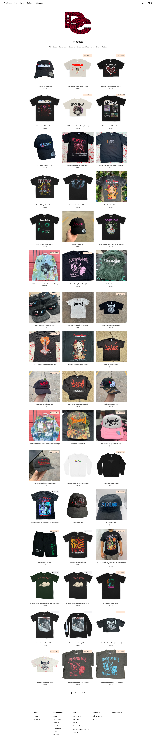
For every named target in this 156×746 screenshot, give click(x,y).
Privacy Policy (78, 726)
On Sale (104, 47)
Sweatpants (63, 47)
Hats (97, 47)
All (50, 47)
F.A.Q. (75, 723)
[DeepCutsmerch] (78, 23)
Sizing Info (19, 3)
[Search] (142, 3)
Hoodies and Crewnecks (85, 47)
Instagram (99, 716)
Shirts (55, 47)
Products (8, 3)
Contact (39, 3)
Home (36, 716)
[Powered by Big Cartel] (117, 712)
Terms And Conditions (81, 729)
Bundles (72, 47)
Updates (29, 3)
